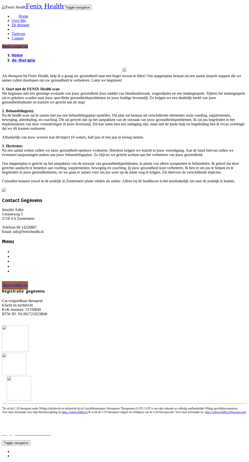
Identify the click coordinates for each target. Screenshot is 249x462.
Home (23, 16)
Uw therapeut (24, 256)
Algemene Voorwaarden (30, 451)
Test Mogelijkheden (29, 266)
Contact (18, 38)
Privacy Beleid (23, 456)
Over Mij (19, 20)
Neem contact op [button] (15, 46)
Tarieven (18, 34)
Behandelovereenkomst (30, 319)
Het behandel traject (30, 261)
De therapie (20, 25)
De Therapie (23, 251)
